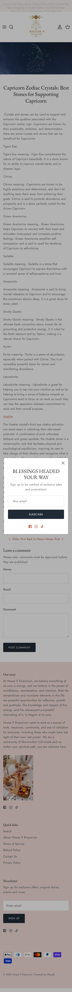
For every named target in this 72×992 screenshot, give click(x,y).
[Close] (63, 463)
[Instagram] (36, 526)
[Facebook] (30, 526)
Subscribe (36, 514)
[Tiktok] (42, 526)
